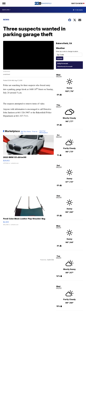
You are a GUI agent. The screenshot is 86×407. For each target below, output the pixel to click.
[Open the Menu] (4, 3)
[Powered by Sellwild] (50, 259)
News (6, 19)
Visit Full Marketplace (43, 131)
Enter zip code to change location (67, 51)
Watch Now (77, 3)
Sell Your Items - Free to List (29, 132)
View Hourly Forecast (64, 66)
